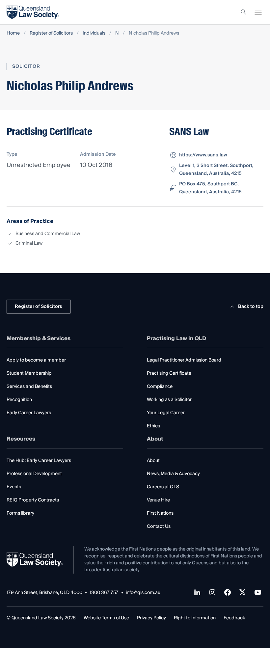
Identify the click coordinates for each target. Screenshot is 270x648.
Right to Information (195, 618)
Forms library (20, 513)
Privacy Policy (151, 618)
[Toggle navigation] (258, 12)
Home (13, 33)
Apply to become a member (36, 360)
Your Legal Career (166, 413)
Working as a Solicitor (169, 400)
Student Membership (29, 373)
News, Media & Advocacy (173, 474)
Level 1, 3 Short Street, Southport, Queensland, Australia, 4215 (216, 169)
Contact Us (159, 526)
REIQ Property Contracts (33, 500)
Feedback (234, 618)
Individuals (94, 33)
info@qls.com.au (143, 592)
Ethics (153, 426)
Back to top (250, 306)
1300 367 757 (104, 592)
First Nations (160, 513)
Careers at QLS (163, 487)
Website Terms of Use (106, 618)
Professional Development (34, 474)
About (153, 461)
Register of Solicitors (51, 33)
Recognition (19, 400)
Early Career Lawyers (29, 413)
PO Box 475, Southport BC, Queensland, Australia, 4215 (210, 188)
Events (14, 487)
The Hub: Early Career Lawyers (39, 461)
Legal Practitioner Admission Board (184, 360)
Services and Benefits (29, 387)
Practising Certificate (169, 373)
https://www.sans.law (203, 155)
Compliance (160, 387)
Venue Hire (158, 500)
